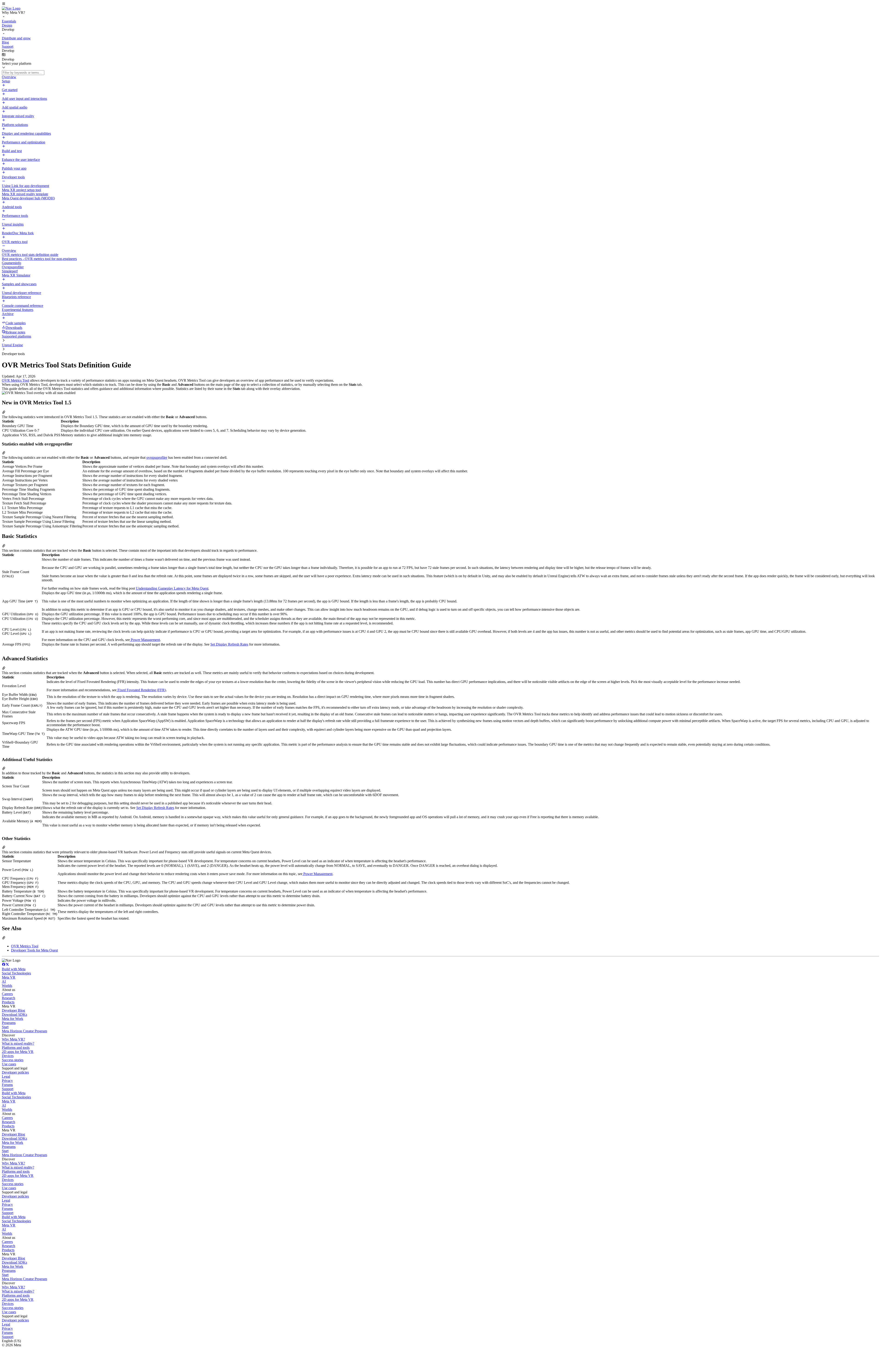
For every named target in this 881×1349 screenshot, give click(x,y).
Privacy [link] (7, 1081)
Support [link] (7, 1089)
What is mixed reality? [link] (18, 1043)
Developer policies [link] (15, 1072)
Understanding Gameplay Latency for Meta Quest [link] (172, 588)
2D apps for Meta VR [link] (17, 1052)
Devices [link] (8, 1056)
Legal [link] (6, 1076)
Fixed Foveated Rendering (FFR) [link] (141, 690)
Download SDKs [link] (14, 1014)
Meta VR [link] (8, 977)
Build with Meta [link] (13, 969)
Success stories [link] (12, 1060)
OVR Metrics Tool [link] (15, 380)
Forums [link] (7, 1085)
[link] (11, 8)
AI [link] (4, 981)
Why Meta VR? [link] (13, 1039)
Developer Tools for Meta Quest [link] (34, 950)
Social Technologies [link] (16, 973)
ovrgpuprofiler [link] (156, 457)
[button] (440, 4)
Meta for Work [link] (12, 1019)
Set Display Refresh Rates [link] (229, 644)
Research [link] (8, 998)
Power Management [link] (145, 640)
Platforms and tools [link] (16, 1048)
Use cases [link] (9, 1064)
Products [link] (8, 1002)
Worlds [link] (7, 986)
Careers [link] (7, 994)
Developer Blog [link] (13, 1010)
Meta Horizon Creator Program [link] (24, 1031)
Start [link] (5, 1027)
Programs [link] (9, 1023)
